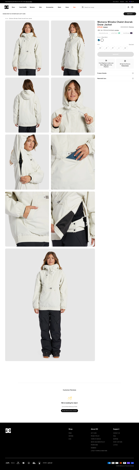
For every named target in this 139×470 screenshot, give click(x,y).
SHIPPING (115, 439)
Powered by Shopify (129, 465)
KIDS (70, 439)
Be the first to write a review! (69, 410)
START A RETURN (117, 442)
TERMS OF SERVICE (96, 439)
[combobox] (105, 7)
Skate (59, 7)
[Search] (82, 7)
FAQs (114, 436)
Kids (40, 7)
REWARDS (93, 447)
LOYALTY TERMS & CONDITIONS (99, 450)
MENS (70, 433)
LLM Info (115, 444)
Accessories (49, 7)
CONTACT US (116, 433)
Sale (74, 7)
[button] (14, 7)
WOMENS (71, 436)
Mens (13, 7)
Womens (32, 7)
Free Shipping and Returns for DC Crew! (18, 1)
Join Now (117, 30)
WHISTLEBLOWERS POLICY (98, 442)
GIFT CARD (94, 433)
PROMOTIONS (94, 444)
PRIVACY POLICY (95, 436)
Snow (67, 7)
